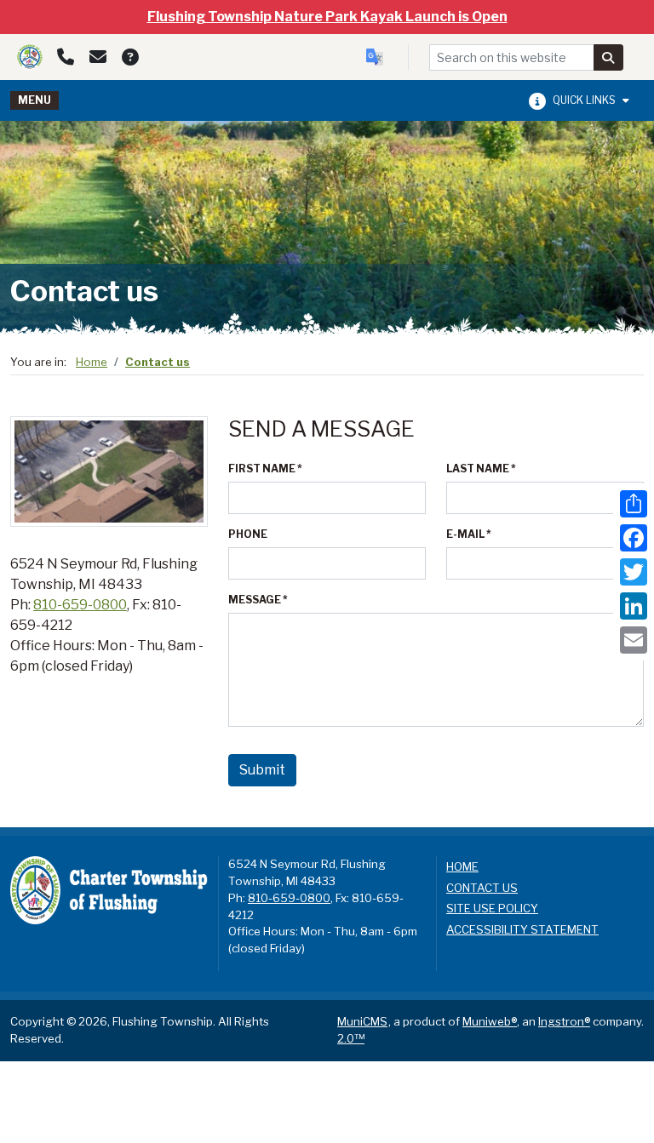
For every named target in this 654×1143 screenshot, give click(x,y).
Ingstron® (564, 1021)
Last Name (481, 468)
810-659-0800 (80, 605)
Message (258, 599)
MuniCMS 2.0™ (362, 1029)
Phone (247, 534)
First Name (265, 468)
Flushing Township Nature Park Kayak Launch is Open (327, 17)
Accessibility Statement (522, 929)
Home (91, 362)
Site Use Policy (492, 908)
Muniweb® (489, 1021)
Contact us (157, 362)
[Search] (609, 57)
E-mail (468, 534)
